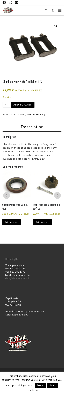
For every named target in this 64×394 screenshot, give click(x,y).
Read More (32, 390)
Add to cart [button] (11, 222)
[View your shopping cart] (52, 10)
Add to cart (22, 104)
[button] (56, 26)
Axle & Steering (36, 114)
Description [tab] (32, 127)
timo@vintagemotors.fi (17, 278)
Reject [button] (52, 385)
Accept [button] (40, 385)
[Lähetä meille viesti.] (16, 2)
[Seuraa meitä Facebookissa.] (4, 2)
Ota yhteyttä (11, 259)
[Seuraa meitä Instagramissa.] (10, 2)
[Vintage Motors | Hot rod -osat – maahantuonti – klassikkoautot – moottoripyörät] (8, 10)
